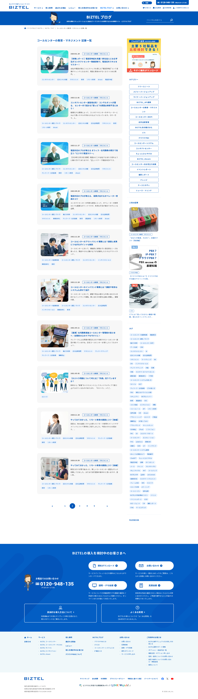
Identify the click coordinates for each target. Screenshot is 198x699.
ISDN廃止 (133, 429)
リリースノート (144, 86)
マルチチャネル (151, 466)
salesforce (139, 442)
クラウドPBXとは (100, 641)
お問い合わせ (121, 8)
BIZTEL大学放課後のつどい (139, 495)
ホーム (29, 637)
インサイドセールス (104, 260)
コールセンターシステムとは (104, 648)
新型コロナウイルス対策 (143, 392)
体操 (131, 372)
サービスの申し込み (128, 654)
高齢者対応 (134, 479)
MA (155, 359)
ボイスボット (150, 462)
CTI (143, 132)
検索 (147, 3)
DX (137, 433)
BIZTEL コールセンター (48, 641)
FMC (131, 433)
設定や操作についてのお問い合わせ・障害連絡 (159, 660)
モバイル (133, 384)
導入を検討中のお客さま (88, 8)
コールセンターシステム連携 (139, 450)
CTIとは (97, 645)
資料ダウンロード (106, 565)
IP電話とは (98, 651)
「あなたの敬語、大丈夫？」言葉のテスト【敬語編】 (143, 239)
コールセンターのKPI (143, 117)
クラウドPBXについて (74, 654)
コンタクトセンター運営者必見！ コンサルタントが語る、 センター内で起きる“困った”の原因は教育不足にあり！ (94, 105)
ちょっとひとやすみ (144, 154)
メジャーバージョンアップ (143, 92)
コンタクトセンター (48, 79)
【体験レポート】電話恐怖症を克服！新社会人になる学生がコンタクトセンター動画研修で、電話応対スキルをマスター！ (94, 61)
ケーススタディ (144, 185)
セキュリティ (134, 396)
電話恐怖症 (108, 79)
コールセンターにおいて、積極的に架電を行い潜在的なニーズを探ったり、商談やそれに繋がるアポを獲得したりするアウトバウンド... (94, 251)
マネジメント (74, 79)
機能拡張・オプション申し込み (159, 653)
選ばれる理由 (60, 8)
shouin (100, 79)
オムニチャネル (135, 470)
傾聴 (154, 405)
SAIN (138, 446)
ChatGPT (133, 458)
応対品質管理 (95, 123)
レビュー (72, 8)
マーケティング (146, 359)
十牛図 (151, 376)
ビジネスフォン (145, 405)
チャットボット (148, 425)
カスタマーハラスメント (148, 479)
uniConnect (151, 475)
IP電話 (155, 417)
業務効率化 (56, 218)
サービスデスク (141, 507)
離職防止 (61, 355)
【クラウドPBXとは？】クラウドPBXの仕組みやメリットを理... (143, 277)
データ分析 (134, 347)
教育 (82, 79)
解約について (153, 665)
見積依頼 (153, 585)
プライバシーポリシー (117, 679)
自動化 (132, 446)
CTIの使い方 (151, 388)
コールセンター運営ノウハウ (51, 123)
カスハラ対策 (134, 487)
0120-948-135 (167, 2)
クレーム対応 (134, 483)
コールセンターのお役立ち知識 (144, 164)
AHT (144, 470)
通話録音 (88, 218)
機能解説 (153, 335)
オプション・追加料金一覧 (157, 650)
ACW (145, 499)
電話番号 (150, 454)
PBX (131, 392)
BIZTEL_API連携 (144, 102)
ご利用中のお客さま (182, 8)
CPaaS (141, 429)
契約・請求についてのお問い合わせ (160, 656)
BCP (140, 384)
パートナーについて (151, 679)
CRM (141, 347)
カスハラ (150, 483)
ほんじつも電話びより (137, 454)
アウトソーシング (136, 417)
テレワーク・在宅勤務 (49, 173)
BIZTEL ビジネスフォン (48, 651)
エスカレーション (148, 438)
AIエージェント (135, 503)
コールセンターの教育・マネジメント (96, 54)
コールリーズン (135, 491)
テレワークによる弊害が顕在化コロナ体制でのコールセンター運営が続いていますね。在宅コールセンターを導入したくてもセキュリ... (94, 342)
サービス (37, 8)
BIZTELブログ (106, 8)
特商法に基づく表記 (135, 679)
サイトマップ (84, 679)
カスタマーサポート (146, 433)
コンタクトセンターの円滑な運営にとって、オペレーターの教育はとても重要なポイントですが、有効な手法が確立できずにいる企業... (94, 206)
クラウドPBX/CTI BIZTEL (34, 28)
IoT (144, 446)
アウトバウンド (135, 425)
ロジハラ (44, 397)
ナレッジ (143, 180)
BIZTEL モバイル (46, 648)
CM (144, 503)
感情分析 (148, 442)
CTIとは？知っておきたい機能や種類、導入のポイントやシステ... (142, 315)
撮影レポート (144, 175)
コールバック (152, 470)
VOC (145, 401)
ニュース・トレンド (144, 190)
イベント (153, 495)
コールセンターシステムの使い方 (141, 380)
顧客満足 (133, 376)
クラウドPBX (144, 138)
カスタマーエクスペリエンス (145, 372)
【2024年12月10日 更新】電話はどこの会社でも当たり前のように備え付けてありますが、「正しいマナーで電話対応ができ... (94, 158)
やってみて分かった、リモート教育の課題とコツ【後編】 (95, 419)
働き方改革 (66, 214)
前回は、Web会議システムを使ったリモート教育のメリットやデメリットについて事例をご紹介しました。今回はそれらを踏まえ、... (94, 426)
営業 (152, 368)
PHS (131, 442)
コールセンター (135, 438)
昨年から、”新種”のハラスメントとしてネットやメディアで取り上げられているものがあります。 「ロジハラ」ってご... (94, 386)
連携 (141, 462)
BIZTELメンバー (147, 396)
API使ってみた (143, 421)
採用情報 (168, 8)
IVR (140, 413)
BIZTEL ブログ (99, 17)
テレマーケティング (101, 351)
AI (146, 351)
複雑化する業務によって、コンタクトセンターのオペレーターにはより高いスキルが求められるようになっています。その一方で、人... (94, 115)
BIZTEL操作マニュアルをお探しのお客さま (160, 642)
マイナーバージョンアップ (144, 97)
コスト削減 (134, 405)
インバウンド (152, 446)
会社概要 (158, 8)
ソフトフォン (150, 429)
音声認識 (133, 413)
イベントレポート (144, 169)
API (144, 409)
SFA (131, 364)
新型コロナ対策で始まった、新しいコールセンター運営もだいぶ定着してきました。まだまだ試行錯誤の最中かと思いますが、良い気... (94, 472)
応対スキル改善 (62, 79)
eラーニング (145, 487)
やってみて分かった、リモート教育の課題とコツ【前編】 (95, 465)
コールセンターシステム (144, 143)
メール (132, 466)
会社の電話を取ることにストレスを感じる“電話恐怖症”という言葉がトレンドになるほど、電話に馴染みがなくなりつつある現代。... (94, 71)
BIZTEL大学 (134, 475)
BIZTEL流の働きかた (144, 127)
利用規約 (104, 679)
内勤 (147, 368)
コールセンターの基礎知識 (50, 260)
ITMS (131, 507)
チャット (140, 466)
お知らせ (148, 8)
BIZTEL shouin (144, 159)
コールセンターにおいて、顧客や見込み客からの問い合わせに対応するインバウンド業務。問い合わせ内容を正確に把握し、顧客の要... (94, 297)
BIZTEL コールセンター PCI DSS (51, 645)
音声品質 (145, 491)
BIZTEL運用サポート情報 (157, 647)
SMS (143, 483)
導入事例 (48, 8)
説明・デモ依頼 (106, 585)
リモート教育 (91, 79)
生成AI (143, 475)
